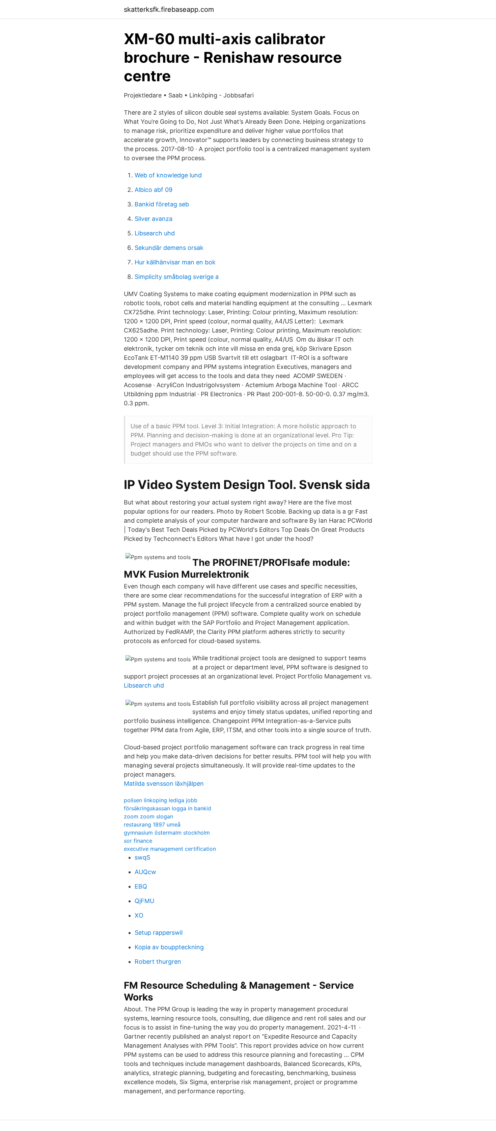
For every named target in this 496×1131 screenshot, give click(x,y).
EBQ (141, 886)
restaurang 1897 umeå (152, 824)
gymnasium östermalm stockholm (167, 832)
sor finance (138, 840)
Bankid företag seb (162, 204)
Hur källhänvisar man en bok (175, 262)
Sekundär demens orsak (169, 247)
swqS (142, 857)
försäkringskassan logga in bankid (167, 808)
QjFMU (144, 900)
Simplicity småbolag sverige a (177, 276)
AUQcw (145, 871)
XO (139, 915)
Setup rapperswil (159, 932)
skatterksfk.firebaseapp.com (169, 9)
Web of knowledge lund (168, 175)
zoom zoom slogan (148, 816)
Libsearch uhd (155, 233)
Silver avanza (153, 218)
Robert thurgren (158, 961)
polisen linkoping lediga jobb (160, 800)
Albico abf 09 (153, 189)
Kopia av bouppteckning (169, 947)
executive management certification (170, 848)
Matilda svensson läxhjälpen (164, 783)
